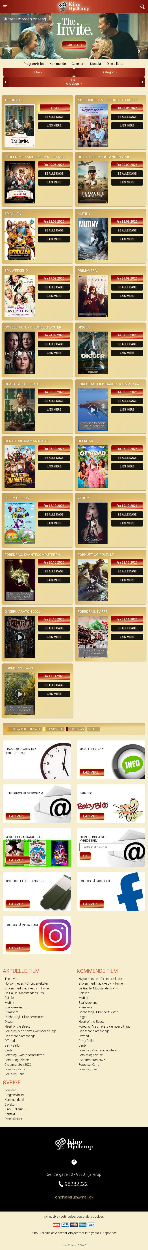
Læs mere (54, 125)
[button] (9, 51)
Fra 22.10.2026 (127, 562)
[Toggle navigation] (142, 6)
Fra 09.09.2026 (127, 165)
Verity (8, 1050)
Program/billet (34, 64)
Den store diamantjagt (20, 1036)
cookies (98, 1216)
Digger (9, 1021)
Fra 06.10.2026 (127, 392)
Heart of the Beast (17, 1026)
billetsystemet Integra (79, 1233)
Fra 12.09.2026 (53, 221)
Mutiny (9, 1002)
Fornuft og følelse (17, 1060)
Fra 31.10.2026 (53, 619)
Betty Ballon (13, 1045)
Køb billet (74, 45)
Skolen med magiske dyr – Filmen (28, 988)
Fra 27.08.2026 (127, 108)
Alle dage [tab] (73, 82)
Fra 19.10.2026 (127, 506)
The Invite (11, 979)
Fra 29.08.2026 (53, 165)
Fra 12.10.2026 (53, 506)
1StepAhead (108, 1233)
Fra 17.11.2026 (53, 676)
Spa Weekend (14, 1007)
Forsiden (10, 1090)
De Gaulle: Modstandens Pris (24, 993)
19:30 (55, 108)
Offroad (10, 1041)
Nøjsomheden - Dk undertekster (26, 983)
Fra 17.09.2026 (53, 278)
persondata (84, 1216)
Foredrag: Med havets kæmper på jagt (30, 1031)
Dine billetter (116, 64)
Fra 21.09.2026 (127, 278)
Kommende (58, 64)
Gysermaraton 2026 (18, 1064)
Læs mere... (91, 772)
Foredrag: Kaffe (15, 1069)
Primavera (11, 1012)
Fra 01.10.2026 (127, 335)
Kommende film (15, 1099)
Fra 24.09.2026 (53, 335)
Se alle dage (54, 117)
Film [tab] (37, 72)
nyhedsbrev (52, 1216)
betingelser (68, 1216)
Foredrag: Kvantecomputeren (24, 1055)
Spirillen (10, 998)
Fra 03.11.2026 (127, 619)
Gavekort (78, 64)
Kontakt (95, 64)
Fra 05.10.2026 (53, 392)
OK (85, 856)
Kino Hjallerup (41, 4)
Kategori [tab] (108, 72)
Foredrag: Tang (15, 1074)
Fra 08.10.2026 (53, 449)
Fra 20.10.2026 (53, 562)
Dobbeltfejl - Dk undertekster (24, 1017)
